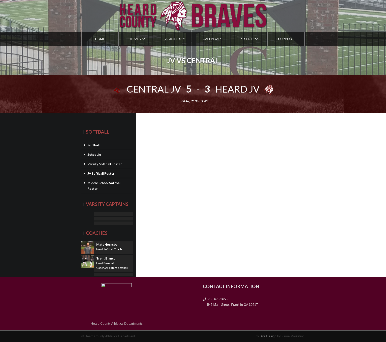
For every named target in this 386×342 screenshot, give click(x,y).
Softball (93, 145)
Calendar (212, 39)
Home (100, 39)
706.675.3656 (217, 299)
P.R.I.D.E (247, 39)
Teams (135, 39)
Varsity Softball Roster (104, 164)
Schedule (94, 154)
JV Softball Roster (101, 173)
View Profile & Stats (107, 214)
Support (286, 39)
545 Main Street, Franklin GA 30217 (232, 304)
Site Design (268, 336)
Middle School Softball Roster (104, 185)
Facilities (172, 39)
